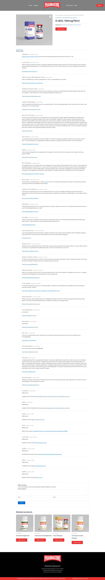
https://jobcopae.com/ (40, 466)
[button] (50, 17)
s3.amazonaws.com (39, 419)
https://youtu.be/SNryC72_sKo (30, 251)
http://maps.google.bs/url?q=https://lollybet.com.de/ (56, 408)
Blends (61, 15)
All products (58, 17)
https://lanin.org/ (26, 238)
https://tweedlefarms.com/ (29, 315)
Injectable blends (68, 15)
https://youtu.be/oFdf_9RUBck (30, 198)
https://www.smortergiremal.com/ (31, 109)
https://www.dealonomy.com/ (30, 327)
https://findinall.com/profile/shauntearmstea (49, 454)
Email (54, 497)
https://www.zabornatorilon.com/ (31, 304)
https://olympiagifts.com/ (29, 371)
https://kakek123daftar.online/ (30, 211)
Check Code (69, 5)
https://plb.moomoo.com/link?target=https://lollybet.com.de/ (53, 396)
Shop (75, 5)
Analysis (36, 5)
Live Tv (46, 182)
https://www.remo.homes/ (29, 340)
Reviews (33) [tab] (19, 51)
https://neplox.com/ (27, 131)
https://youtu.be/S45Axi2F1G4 (30, 264)
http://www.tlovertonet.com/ (29, 71)
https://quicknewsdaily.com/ (29, 157)
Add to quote (61, 29)
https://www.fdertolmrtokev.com (31, 277)
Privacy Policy (53, 578)
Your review (22, 489)
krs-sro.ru (40, 477)
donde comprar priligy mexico (30, 56)
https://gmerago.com (41, 442)
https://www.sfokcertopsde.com (30, 385)
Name (19, 497)
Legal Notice (61, 578)
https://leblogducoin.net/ (28, 224)
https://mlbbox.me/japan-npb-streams (32, 83)
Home (30, 5)
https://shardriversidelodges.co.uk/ (31, 96)
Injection (74, 17)
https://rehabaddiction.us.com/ (30, 144)
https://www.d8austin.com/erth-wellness (33, 173)
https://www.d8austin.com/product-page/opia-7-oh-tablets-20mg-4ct (41, 290)
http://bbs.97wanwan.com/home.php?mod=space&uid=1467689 (50, 431)
